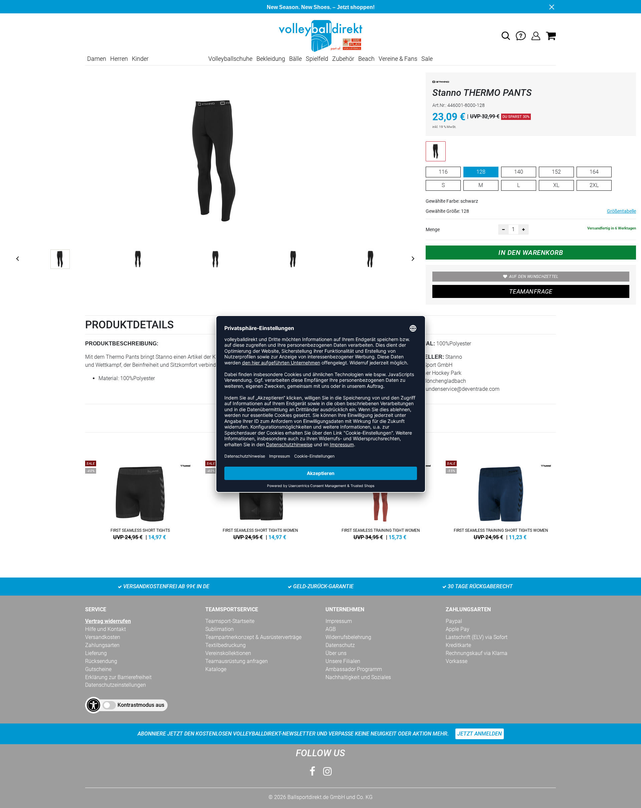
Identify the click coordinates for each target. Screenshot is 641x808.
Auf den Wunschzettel (534, 276)
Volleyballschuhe (230, 58)
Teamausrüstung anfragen (236, 661)
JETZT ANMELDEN (479, 734)
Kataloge (215, 669)
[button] (506, 36)
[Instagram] (327, 771)
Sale (427, 58)
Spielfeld (317, 58)
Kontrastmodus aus (141, 705)
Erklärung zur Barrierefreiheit (118, 677)
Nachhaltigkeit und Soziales (358, 677)
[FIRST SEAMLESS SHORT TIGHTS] (140, 499)
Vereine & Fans (398, 58)
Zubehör (343, 58)
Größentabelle (621, 211)
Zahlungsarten (102, 645)
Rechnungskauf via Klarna (476, 653)
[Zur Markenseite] (440, 83)
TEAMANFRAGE (531, 291)
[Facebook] (312, 771)
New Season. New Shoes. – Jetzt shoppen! (321, 7)
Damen (96, 58)
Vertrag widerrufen (108, 621)
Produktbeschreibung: (121, 343)
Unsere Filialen (343, 661)
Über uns (336, 653)
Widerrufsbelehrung (348, 637)
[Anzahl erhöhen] (523, 229)
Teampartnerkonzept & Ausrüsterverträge (253, 637)
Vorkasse (456, 661)
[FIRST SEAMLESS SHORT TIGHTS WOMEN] (260, 499)
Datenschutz (340, 645)
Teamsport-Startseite (229, 621)
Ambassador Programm (354, 669)
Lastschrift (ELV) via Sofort (476, 637)
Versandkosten (102, 637)
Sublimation (219, 629)
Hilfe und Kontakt (105, 629)
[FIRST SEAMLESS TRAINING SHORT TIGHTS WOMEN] (500, 499)
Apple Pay (457, 629)
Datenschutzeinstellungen (115, 685)
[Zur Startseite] (320, 35)
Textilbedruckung (225, 645)
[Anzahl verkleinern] (503, 229)
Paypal (454, 621)
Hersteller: (425, 357)
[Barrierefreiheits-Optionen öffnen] (93, 705)
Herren (119, 58)
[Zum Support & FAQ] (521, 35)
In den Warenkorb (530, 253)
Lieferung (96, 653)
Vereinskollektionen (228, 653)
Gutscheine (98, 669)
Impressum (339, 621)
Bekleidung (270, 58)
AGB (331, 629)
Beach (366, 58)
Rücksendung (101, 661)
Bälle (295, 58)
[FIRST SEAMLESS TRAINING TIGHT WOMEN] (380, 499)
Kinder (140, 58)
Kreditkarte (458, 645)
